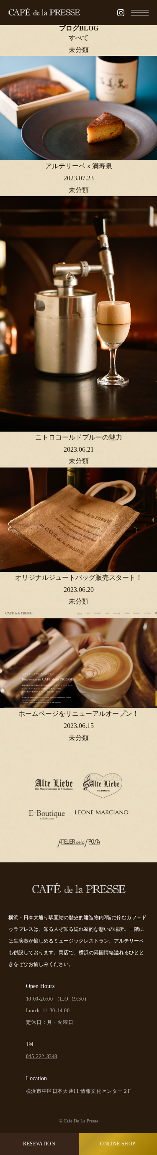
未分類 (79, 49)
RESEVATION (39, 1144)
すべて (79, 37)
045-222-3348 (41, 1056)
